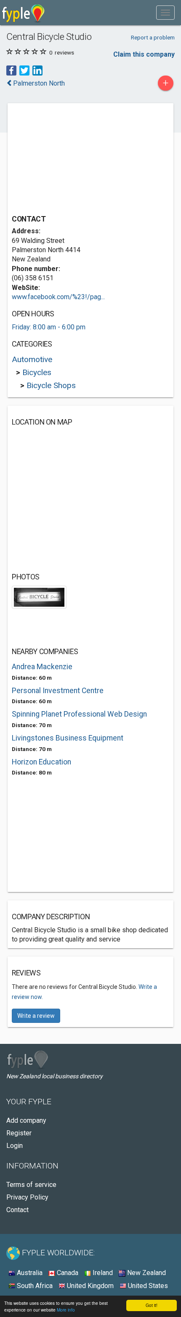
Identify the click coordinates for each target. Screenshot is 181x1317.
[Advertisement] (75, 159)
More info (66, 1310)
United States (147, 1286)
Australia (29, 1273)
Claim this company (144, 54)
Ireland (102, 1273)
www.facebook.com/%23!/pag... (58, 297)
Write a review (36, 1015)
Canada (66, 1273)
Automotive (32, 359)
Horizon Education (41, 762)
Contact (17, 1210)
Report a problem (153, 37)
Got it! (151, 1305)
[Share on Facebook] (11, 70)
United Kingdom (89, 1286)
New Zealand (145, 1273)
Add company (26, 1120)
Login (14, 1146)
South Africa (34, 1286)
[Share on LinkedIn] (37, 70)
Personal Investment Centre (58, 690)
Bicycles (36, 372)
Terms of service (31, 1185)
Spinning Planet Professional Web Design (79, 714)
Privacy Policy (27, 1197)
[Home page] (23, 12)
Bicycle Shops (51, 385)
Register (19, 1133)
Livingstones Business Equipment (67, 738)
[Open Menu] (165, 12)
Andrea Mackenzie (42, 666)
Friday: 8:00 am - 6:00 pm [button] (48, 327)
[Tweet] (24, 70)
